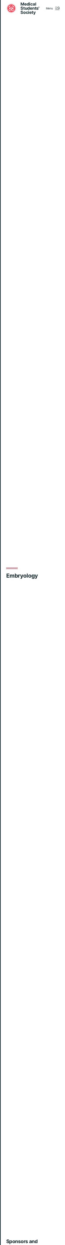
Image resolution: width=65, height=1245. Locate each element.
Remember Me (26, 656)
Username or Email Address (31, 621)
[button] (52, 8)
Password (19, 639)
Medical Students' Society (29, 8)
